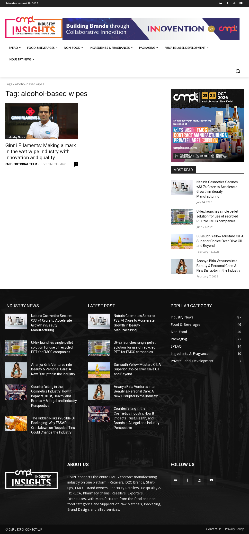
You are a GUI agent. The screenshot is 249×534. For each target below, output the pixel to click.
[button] (238, 71)
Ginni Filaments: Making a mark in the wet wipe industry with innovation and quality (40, 151)
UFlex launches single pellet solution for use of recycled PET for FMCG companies (217, 216)
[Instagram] (234, 3)
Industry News (16, 137)
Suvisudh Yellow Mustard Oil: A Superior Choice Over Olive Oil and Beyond (220, 241)
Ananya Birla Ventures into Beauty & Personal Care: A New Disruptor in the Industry (218, 265)
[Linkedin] (220, 3)
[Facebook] (227, 3)
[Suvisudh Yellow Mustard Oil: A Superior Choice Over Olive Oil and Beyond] (182, 241)
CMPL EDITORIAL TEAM (21, 164)
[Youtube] (241, 3)
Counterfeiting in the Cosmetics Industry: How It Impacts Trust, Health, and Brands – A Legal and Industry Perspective (54, 396)
